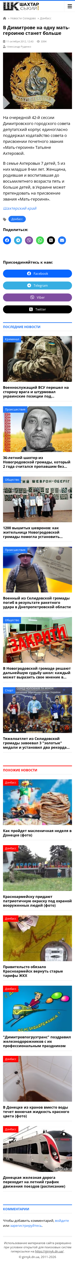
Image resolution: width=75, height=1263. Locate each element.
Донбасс (17, 219)
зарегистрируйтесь (26, 1225)
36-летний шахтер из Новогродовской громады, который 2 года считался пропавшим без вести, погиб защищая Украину (36, 462)
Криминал (12, 339)
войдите (62, 1220)
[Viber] (29, 240)
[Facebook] (7, 240)
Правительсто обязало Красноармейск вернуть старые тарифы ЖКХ (33, 971)
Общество (12, 479)
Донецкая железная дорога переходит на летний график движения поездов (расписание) (34, 1181)
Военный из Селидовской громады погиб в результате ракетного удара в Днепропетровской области (37, 602)
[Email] (62, 240)
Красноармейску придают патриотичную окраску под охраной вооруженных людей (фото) (37, 900)
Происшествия (15, 409)
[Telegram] (18, 240)
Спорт (9, 690)
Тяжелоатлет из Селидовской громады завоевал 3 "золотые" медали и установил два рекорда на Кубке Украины (35, 742)
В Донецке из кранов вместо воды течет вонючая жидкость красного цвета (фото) (36, 1111)
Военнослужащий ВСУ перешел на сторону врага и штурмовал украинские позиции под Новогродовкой (36, 391)
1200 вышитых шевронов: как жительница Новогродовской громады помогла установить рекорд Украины (31, 532)
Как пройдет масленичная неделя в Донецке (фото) (37, 832)
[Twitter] (51, 240)
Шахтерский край (19, 208)
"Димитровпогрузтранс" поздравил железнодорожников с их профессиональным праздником (37, 1041)
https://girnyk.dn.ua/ (49, 1251)
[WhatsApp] (40, 240)
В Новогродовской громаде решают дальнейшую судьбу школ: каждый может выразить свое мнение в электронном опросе (37, 672)
